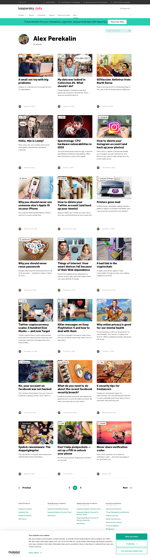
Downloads (41, 15)
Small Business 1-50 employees (70, 2)
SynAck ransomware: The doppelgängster (34, 448)
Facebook (25, 362)
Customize (130, 544)
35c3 (102, 56)
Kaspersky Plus (23, 512)
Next (125, 488)
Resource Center (64, 15)
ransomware (26, 423)
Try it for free (117, 22)
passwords (26, 239)
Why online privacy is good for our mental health (114, 326)
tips (101, 362)
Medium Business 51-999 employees (97, 2)
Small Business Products (57, 503)
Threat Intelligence (112, 526)
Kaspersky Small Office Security (58, 509)
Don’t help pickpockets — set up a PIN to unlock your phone (74, 450)
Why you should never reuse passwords (32, 265)
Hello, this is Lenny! (31, 140)
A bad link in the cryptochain (107, 265)
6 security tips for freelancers (108, 387)
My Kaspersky (125, 8)
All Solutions (110, 529)
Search (130, 31)
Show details (34, 553)
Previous (26, 488)
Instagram (104, 117)
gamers (64, 301)
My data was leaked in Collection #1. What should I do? (71, 83)
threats (103, 423)
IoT (62, 239)
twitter (63, 178)
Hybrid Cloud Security (113, 519)
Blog (74, 15)
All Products (22, 519)
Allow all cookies (131, 537)
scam (24, 301)
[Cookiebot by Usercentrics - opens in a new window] (14, 552)
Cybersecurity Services (113, 509)
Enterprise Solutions (113, 503)
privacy (103, 301)
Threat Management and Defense (117, 512)
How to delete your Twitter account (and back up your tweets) (74, 205)
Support (51, 15)
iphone (24, 178)
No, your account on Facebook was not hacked (34, 387)
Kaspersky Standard (25, 509)
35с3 (23, 56)
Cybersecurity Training (113, 522)
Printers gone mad (108, 202)
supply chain (104, 239)
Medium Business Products (87, 503)
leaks (63, 56)
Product (21, 15)
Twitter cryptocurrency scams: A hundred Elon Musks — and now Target (34, 328)
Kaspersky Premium (25, 515)
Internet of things (106, 178)
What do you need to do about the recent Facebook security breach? (75, 389)
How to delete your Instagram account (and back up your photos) (112, 144)
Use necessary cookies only (131, 551)
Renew (31, 15)
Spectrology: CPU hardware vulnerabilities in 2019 (75, 144)
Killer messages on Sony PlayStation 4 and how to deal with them (74, 328)
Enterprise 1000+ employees (121, 2)
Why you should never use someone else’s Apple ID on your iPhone (35, 205)
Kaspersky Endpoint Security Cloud (59, 512)
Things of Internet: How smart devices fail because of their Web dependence (75, 266)
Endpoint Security (112, 515)
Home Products (50, 2)
